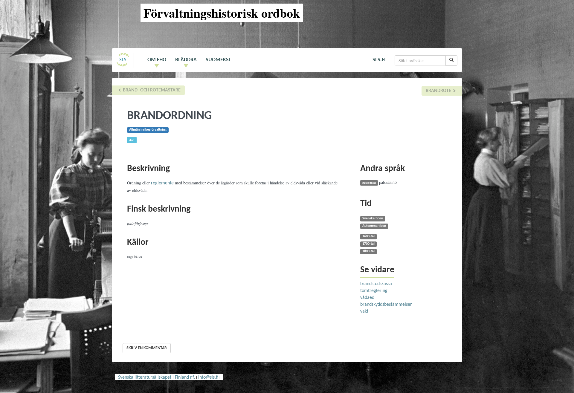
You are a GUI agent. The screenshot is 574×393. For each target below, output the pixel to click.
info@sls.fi (208, 377)
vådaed (367, 297)
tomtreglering (373, 290)
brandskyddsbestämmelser (386, 304)
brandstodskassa (376, 284)
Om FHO (156, 60)
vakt (364, 311)
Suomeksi (218, 60)
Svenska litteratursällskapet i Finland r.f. (156, 377)
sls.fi (379, 60)
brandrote (439, 90)
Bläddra (186, 60)
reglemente (162, 183)
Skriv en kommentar (146, 348)
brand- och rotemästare (151, 90)
